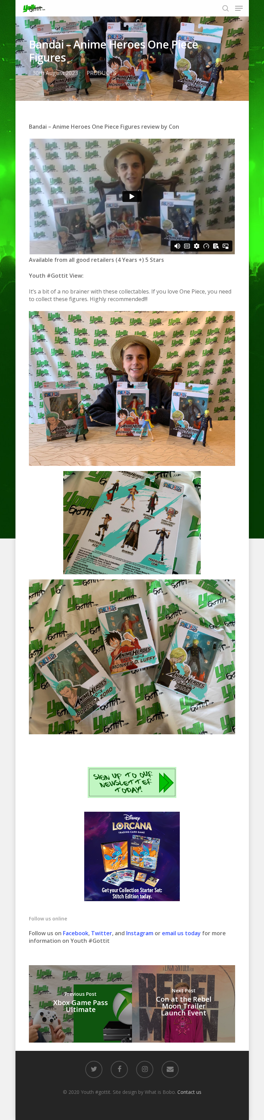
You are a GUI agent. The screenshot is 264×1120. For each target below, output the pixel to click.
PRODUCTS (101, 73)
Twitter (101, 933)
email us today (181, 933)
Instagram (140, 933)
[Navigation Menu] (239, 8)
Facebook (75, 933)
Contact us (189, 1092)
